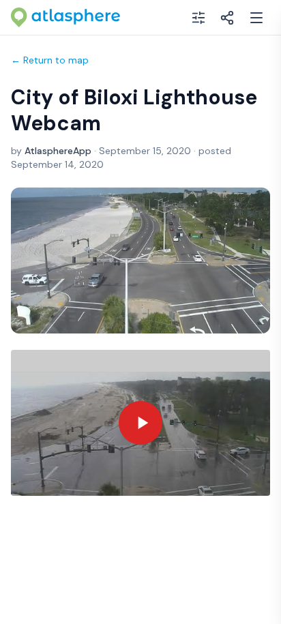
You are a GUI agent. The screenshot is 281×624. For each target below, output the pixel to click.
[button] (140, 423)
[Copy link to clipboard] (227, 18)
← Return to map (50, 60)
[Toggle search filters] (198, 18)
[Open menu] (256, 17)
